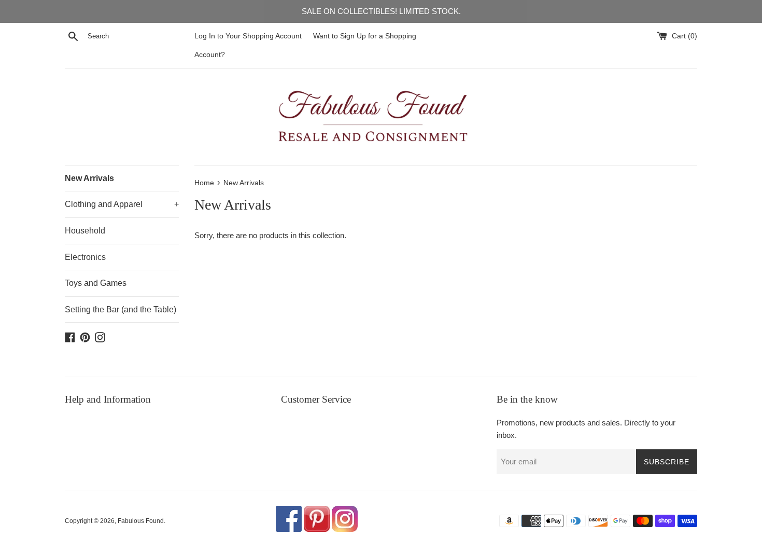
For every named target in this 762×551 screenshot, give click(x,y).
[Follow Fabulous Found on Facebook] (289, 529)
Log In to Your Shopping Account (248, 36)
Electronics (85, 257)
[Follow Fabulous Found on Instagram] (345, 529)
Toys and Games (95, 283)
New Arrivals (89, 178)
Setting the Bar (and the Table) (120, 309)
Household (85, 230)
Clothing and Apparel (122, 204)
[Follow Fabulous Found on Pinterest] (317, 529)
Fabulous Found (141, 521)
